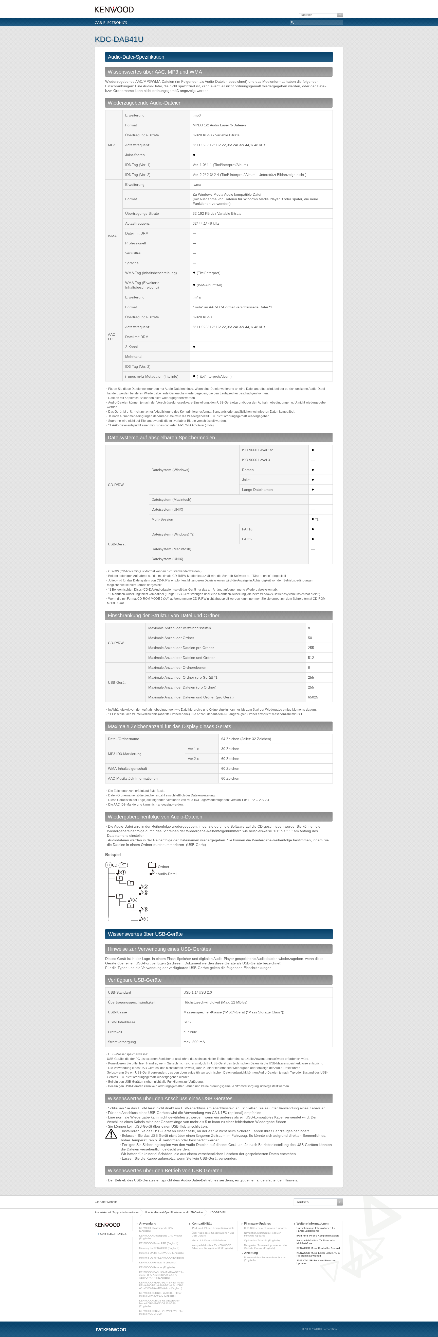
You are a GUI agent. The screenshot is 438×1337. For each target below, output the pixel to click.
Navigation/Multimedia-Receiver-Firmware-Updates (262, 1234)
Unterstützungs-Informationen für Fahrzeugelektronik (316, 1229)
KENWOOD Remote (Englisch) (157, 1267)
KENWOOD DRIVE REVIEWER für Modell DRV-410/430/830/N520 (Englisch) (159, 1303)
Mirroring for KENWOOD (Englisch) (159, 1248)
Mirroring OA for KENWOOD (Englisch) (161, 1252)
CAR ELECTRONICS (113, 1233)
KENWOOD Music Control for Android (318, 1248)
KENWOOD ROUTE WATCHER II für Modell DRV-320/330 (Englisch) (160, 1294)
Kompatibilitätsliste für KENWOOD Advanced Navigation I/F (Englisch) (212, 1246)
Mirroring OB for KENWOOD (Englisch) (161, 1257)
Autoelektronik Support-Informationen (117, 1212)
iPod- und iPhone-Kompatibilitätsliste (213, 1228)
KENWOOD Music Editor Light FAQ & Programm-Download (318, 1254)
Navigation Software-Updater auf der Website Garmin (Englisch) (265, 1246)
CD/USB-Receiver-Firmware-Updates (265, 1228)
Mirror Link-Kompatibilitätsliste (209, 1240)
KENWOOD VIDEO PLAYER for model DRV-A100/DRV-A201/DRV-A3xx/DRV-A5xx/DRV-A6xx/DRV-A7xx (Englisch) (161, 1285)
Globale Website (106, 1202)
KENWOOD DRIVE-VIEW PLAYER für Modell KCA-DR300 (161, 1312)
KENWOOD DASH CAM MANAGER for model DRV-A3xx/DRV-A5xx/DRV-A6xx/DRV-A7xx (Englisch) (161, 1275)
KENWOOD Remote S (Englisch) (158, 1262)
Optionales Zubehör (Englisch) (262, 1240)
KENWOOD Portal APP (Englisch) (158, 1243)
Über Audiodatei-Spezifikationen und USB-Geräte (174, 1212)
